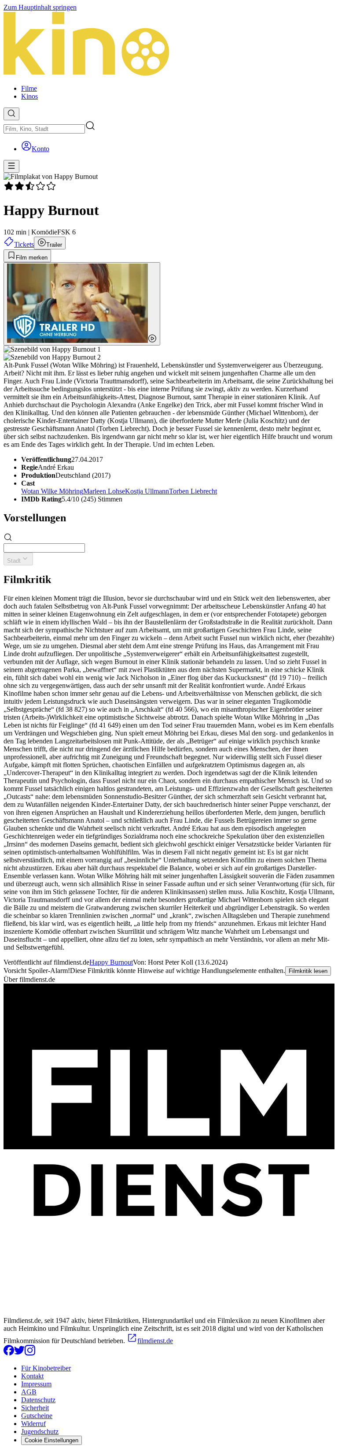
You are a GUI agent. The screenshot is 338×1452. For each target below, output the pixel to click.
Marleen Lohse (104, 491)
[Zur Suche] (11, 114)
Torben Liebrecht (193, 491)
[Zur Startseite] (169, 44)
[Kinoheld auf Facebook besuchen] (9, 1353)
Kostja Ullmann (147, 491)
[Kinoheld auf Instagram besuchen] (30, 1353)
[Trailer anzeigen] (82, 303)
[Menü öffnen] (11, 166)
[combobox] (44, 129)
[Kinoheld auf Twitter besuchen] (19, 1353)
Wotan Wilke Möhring (52, 491)
